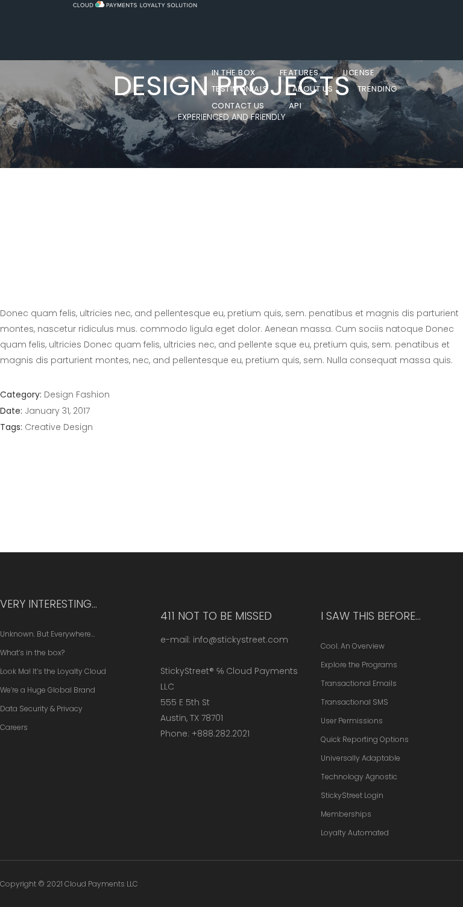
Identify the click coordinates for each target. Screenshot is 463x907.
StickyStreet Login (352, 795)
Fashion (93, 394)
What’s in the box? (32, 652)
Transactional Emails (359, 683)
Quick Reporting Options (365, 739)
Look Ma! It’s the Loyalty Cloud (53, 671)
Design (59, 394)
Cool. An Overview (353, 646)
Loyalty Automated (355, 833)
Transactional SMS (354, 702)
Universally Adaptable (360, 758)
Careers (14, 727)
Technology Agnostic (359, 776)
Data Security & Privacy (41, 708)
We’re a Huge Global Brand (47, 690)
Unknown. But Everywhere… (47, 634)
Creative (43, 427)
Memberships (346, 814)
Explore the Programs (359, 664)
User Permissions (352, 720)
